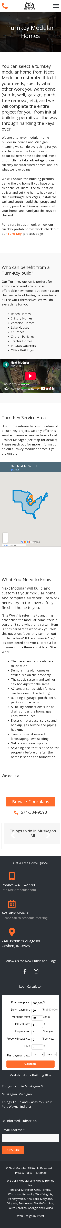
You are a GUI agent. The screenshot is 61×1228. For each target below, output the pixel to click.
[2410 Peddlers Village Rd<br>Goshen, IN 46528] (12, 927)
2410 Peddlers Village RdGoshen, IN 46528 (21, 938)
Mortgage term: (21, 1012)
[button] (56, 6)
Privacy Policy (24, 1168)
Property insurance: (18, 1033)
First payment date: (18, 1050)
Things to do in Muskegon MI (23, 1081)
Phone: (18, 880)
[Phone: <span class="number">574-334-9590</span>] (12, 871)
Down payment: (20, 1004)
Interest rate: (22, 1019)
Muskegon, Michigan (17, 1089)
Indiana (15, 1185)
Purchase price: (20, 997)
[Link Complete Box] (30, 833)
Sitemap (41, 1168)
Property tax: (22, 1026)
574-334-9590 (34, 812)
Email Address (13, 1125)
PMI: (27, 1041)
